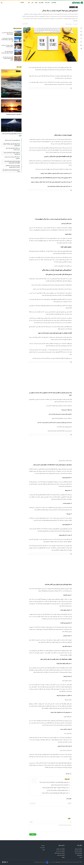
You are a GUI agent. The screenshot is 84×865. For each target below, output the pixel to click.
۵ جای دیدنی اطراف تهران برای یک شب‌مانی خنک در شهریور (12, 134)
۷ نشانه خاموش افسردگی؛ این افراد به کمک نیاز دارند (57, 790)
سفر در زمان (47, 2)
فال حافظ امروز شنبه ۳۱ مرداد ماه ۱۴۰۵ (12, 140)
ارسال (33, 834)
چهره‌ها (63, 857)
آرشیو (44, 850)
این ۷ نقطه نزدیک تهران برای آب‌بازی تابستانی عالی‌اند (13, 149)
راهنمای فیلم (79, 855)
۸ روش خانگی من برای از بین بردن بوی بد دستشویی (12, 157)
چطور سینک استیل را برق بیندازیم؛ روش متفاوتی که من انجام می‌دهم (12, 162)
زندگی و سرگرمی (72, 7)
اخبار (29, 2)
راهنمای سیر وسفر (78, 849)
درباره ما (43, 845)
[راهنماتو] (77, 3)
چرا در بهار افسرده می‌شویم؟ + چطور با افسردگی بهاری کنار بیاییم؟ (55, 787)
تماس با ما (42, 847)
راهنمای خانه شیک (78, 851)
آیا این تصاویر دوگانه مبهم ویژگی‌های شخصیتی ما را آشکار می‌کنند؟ (55, 793)
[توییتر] (81, 42)
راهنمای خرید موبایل (60, 849)
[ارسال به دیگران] (81, 35)
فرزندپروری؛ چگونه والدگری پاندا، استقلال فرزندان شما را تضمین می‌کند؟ (54, 782)
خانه (76, 7)
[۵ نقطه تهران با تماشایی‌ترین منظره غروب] (11, 105)
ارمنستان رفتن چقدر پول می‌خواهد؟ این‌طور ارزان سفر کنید (7, 52)
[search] (2, 3)
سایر (32, 2)
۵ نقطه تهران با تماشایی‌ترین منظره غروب (14, 114)
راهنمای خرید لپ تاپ (60, 851)
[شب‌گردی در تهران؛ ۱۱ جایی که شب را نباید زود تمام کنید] (18, 46)
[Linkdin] (81, 45)
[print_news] (81, 31)
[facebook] (81, 38)
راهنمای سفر (54, 2)
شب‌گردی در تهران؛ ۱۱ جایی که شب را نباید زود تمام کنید (7, 46)
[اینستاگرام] (5, 862)
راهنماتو (22, 2)
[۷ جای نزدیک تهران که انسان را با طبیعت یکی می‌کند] (18, 33)
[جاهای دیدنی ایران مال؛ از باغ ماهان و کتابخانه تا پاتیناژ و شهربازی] (18, 58)
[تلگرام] (81, 48)
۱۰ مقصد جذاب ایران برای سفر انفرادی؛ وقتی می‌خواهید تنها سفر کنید (7, 40)
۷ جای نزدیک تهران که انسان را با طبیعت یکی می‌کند (7, 33)
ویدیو (36, 2)
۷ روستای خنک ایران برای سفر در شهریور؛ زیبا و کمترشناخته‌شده (11, 93)
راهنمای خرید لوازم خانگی (60, 853)
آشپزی (80, 857)
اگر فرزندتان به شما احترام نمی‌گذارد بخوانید (59, 785)
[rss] (7, 862)
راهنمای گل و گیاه (78, 853)
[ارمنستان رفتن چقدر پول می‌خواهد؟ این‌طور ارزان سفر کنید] (18, 52)
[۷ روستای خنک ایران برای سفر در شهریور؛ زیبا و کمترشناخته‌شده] (11, 83)
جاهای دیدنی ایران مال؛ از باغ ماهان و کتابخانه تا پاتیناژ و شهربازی (8, 59)
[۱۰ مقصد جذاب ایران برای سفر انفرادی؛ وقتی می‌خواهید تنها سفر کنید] (18, 39)
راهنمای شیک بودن (61, 855)
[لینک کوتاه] (81, 28)
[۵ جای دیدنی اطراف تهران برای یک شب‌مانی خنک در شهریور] (11, 125)
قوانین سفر (41, 2)
